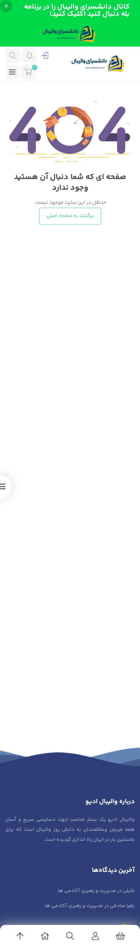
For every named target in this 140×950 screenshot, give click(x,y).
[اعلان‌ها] (29, 55)
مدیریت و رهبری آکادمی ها (87, 891)
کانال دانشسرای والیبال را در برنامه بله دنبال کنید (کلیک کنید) (77, 10)
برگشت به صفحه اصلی (70, 216)
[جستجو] (12, 55)
